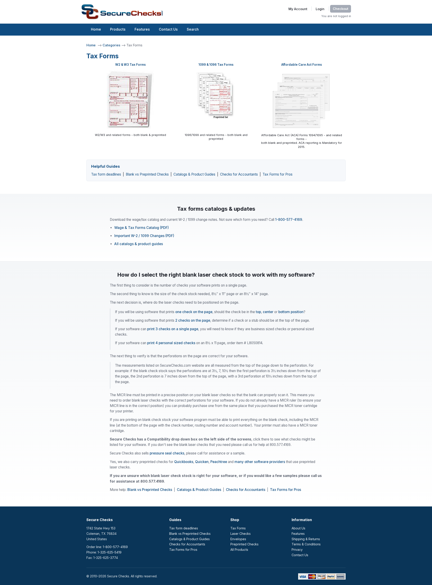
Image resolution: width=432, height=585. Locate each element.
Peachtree (218, 462)
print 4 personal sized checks (171, 343)
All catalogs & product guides (138, 244)
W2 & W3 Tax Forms (130, 64)
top (258, 312)
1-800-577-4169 (288, 219)
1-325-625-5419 (110, 552)
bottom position (291, 312)
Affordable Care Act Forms (301, 64)
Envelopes (238, 539)
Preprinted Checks (244, 544)
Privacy (297, 549)
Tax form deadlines (106, 174)
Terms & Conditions (306, 544)
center (268, 312)
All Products (239, 549)
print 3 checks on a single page (172, 329)
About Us (298, 528)
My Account (297, 9)
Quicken (202, 462)
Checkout (340, 9)
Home (96, 29)
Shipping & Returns (306, 539)
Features (142, 29)
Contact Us (168, 29)
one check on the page (193, 312)
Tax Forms (238, 528)
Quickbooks (183, 462)
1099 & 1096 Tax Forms (216, 64)
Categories (112, 45)
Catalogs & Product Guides (194, 174)
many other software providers (259, 462)
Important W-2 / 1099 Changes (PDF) (144, 236)
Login (320, 9)
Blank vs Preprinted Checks (147, 174)
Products (118, 29)
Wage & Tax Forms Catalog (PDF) (141, 228)
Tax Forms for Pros (277, 174)
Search (193, 29)
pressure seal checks (167, 453)
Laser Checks (240, 533)
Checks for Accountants (239, 174)
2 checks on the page (192, 320)
